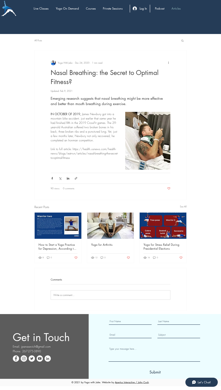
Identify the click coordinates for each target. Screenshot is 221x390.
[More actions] (168, 63)
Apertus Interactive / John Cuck (132, 382)
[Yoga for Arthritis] (110, 226)
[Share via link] (75, 178)
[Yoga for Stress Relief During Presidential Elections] (163, 226)
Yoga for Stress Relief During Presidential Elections (161, 246)
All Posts (38, 40)
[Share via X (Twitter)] (60, 178)
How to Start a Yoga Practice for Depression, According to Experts (57, 246)
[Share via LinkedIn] (68, 178)
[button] (42, 8)
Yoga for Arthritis (101, 245)
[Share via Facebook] (52, 178)
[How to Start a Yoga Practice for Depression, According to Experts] (58, 226)
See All (183, 206)
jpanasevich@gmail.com (36, 346)
